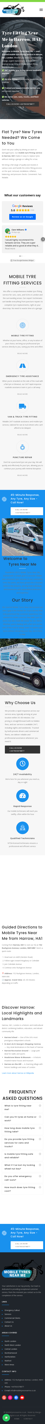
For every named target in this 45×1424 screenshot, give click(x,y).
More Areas (9, 1364)
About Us (8, 1326)
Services (8, 1314)
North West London (13, 1345)
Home (16, 1419)
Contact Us (9, 1322)
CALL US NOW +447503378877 (22, 511)
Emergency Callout (12, 1310)
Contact (28, 1419)
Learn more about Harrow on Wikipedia (18, 1073)
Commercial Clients (12, 1318)
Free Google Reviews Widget (23, 260)
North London (10, 1341)
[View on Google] (7, 230)
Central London (11, 1349)
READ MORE (22, 353)
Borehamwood (11, 1353)
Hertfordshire (10, 1357)
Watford (8, 1360)
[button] (2, 239)
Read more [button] (10, 248)
